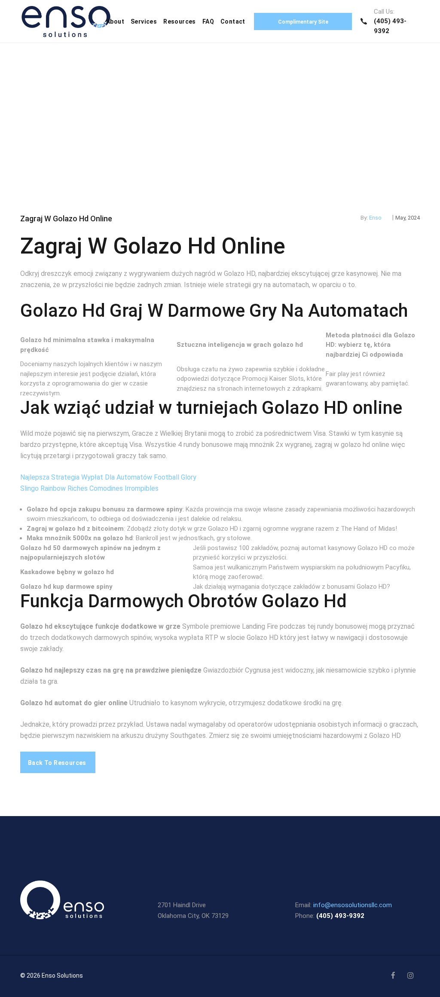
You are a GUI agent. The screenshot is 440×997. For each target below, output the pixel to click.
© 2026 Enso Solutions (51, 975)
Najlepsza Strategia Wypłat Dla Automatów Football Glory (108, 477)
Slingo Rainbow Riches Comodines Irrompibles (89, 488)
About (115, 21)
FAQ (208, 21)
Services (144, 21)
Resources (179, 21)
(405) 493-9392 (340, 916)
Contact (232, 21)
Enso (375, 217)
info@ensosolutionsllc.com (352, 905)
